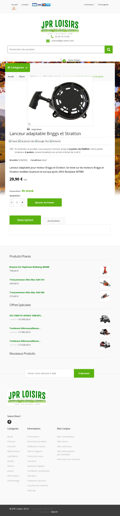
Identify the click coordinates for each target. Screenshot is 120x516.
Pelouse (11, 441)
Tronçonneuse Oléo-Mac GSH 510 (27, 279)
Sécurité (11, 446)
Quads (10, 460)
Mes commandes (65, 436)
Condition (35, 160)
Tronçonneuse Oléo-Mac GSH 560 (27, 292)
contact (25, 5)
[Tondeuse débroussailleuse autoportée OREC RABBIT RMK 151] (105, 332)
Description (25, 220)
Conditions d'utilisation (38, 470)
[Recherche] (109, 49)
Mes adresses (64, 446)
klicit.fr (55, 511)
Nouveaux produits (37, 441)
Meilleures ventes (36, 446)
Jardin (10, 436)
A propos (32, 475)
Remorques (13, 475)
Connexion (89, 5)
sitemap (31, 490)
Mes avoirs (62, 441)
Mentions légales (35, 465)
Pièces (10, 465)
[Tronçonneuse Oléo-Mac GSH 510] (105, 283)
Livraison (31, 460)
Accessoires (54, 220)
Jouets (10, 470)
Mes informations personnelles (66, 453)
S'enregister (103, 5)
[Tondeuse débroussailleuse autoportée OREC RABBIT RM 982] (105, 344)
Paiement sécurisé (36, 480)
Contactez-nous (35, 456)
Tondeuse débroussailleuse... (25, 328)
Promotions (33, 436)
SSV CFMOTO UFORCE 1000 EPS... (26, 315)
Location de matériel (37, 485)
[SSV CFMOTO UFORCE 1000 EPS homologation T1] (105, 319)
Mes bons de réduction (68, 459)
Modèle (14, 160)
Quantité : (15, 195)
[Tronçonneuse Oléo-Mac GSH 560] (105, 296)
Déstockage (13, 480)
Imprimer (36, 129)
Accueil (14, 5)
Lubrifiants (12, 456)
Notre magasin (34, 451)
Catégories (18, 67)
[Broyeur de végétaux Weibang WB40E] (105, 270)
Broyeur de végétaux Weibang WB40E (29, 267)
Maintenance (13, 451)
